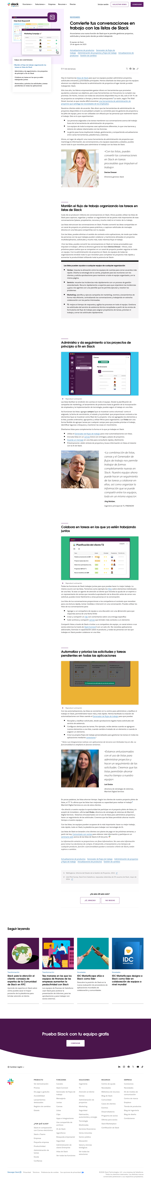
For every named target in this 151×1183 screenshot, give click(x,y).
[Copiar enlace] (137, 69)
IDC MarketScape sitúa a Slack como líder (90, 977)
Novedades (75, 17)
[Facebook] (130, 69)
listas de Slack (82, 78)
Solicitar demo (120, 4)
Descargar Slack (13, 1172)
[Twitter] (127, 69)
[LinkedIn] (134, 69)
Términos (36, 1172)
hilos (110, 589)
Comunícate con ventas (82, 834)
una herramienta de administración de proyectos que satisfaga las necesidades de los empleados (96, 102)
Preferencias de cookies (50, 1172)
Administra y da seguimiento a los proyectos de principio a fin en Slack (31, 72)
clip (86, 617)
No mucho (110, 900)
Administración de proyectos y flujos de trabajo (97, 53)
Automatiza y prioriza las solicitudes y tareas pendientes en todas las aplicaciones (31, 85)
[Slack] (13, 4)
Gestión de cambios (88, 55)
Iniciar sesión (103, 4)
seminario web (67, 837)
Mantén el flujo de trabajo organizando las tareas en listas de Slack (30, 66)
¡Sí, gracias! (90, 900)
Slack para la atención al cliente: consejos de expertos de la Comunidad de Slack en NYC (22, 980)
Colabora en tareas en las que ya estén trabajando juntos (29, 78)
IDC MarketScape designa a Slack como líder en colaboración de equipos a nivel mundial (127, 980)
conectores (90, 737)
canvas (87, 437)
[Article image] (23, 953)
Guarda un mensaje (75, 440)
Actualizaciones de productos (82, 50)
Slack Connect (90, 627)
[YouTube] (138, 1067)
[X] (133, 1067)
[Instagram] (124, 1067)
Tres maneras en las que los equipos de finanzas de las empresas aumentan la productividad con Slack (57, 980)
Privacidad (27, 1172)
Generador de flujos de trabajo (87, 434)
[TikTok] (142, 1067)
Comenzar (137, 4)
